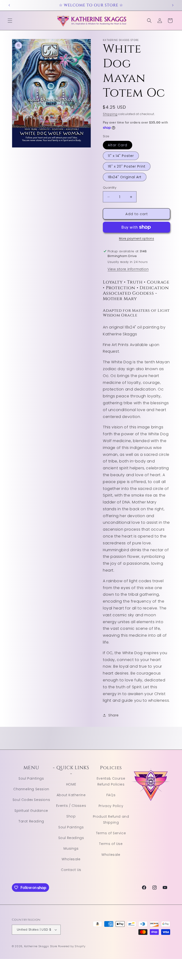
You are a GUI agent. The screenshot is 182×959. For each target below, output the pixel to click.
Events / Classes (71, 805)
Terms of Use (111, 843)
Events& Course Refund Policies (111, 781)
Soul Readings (71, 837)
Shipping (110, 114)
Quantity (109, 187)
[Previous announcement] (9, 5)
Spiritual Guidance (31, 810)
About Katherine (71, 795)
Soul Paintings (31, 778)
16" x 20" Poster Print (127, 166)
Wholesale (71, 859)
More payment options (136, 238)
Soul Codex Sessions (31, 799)
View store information (128, 269)
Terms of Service (111, 833)
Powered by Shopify (72, 946)
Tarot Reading (31, 821)
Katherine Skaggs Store (40, 946)
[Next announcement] (173, 5)
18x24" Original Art (124, 177)
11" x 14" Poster (121, 155)
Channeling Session (31, 789)
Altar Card (117, 145)
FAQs (110, 795)
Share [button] (113, 715)
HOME (71, 784)
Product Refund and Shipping (111, 819)
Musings (71, 848)
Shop (71, 816)
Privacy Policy (111, 806)
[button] (10, 20)
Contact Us (71, 869)
